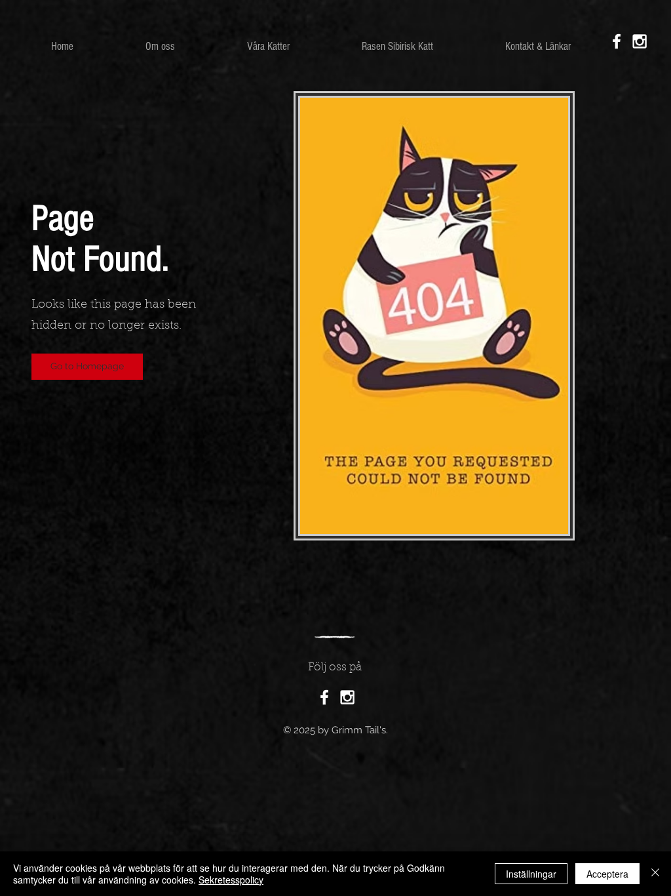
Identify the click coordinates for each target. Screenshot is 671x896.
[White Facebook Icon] (616, 41)
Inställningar (531, 873)
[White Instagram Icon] (639, 41)
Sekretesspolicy (231, 879)
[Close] (655, 874)
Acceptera (607, 873)
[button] (268, 46)
